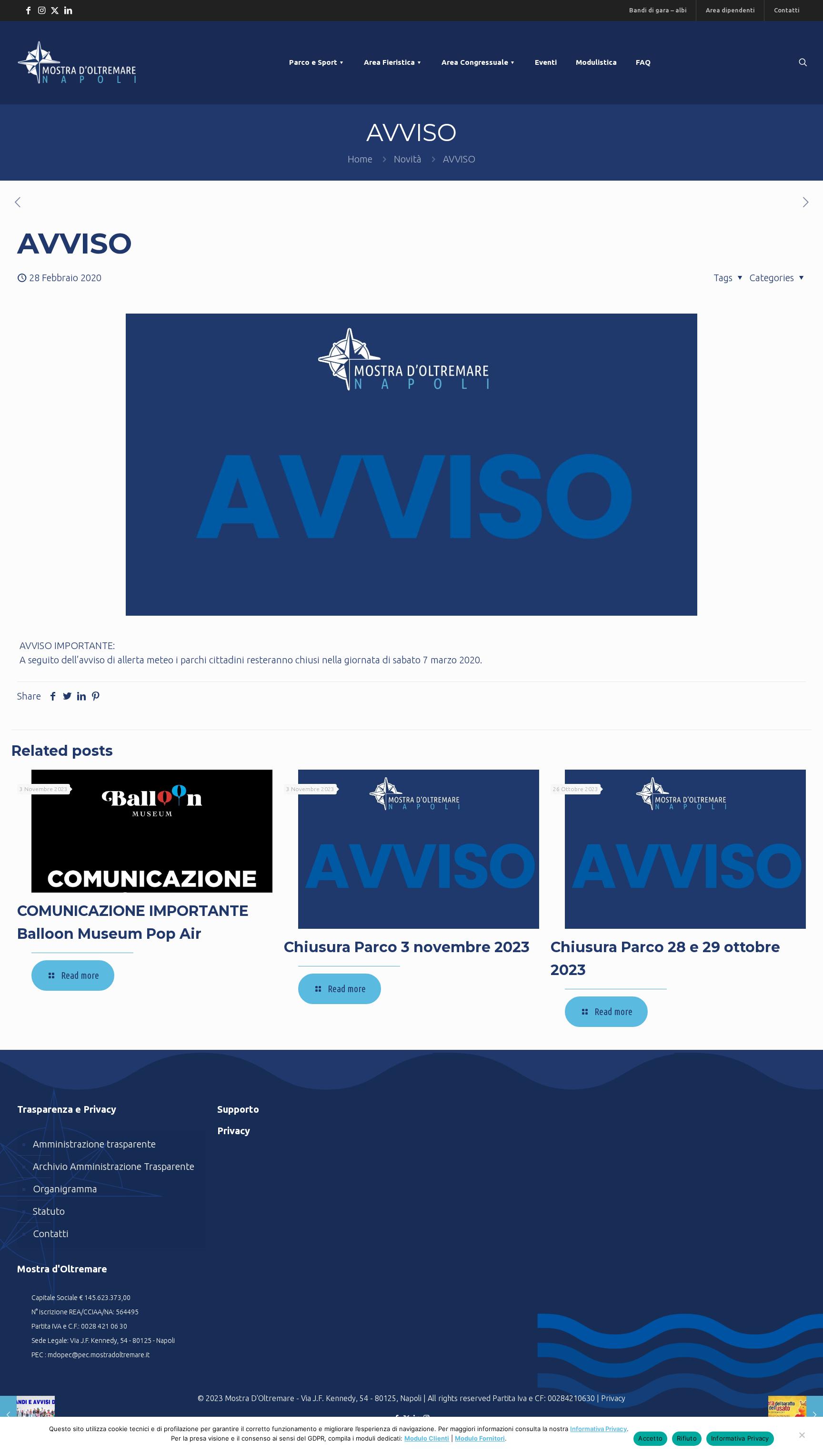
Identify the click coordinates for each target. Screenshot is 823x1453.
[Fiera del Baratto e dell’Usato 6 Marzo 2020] (795, 1415)
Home (360, 158)
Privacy (613, 1398)
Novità (408, 158)
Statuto (49, 1211)
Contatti (51, 1233)
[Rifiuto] (801, 1439)
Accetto (650, 1438)
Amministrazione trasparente (94, 1143)
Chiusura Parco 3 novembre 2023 (407, 947)
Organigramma (65, 1188)
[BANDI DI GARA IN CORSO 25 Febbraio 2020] (27, 1415)
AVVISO (459, 158)
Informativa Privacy (598, 1429)
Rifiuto (687, 1438)
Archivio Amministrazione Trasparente (113, 1166)
